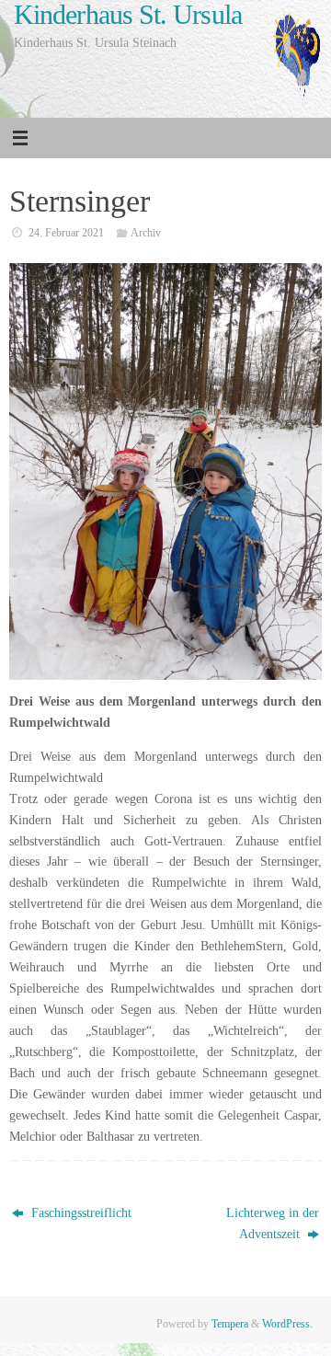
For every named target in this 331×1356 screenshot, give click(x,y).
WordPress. (287, 1323)
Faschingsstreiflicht (79, 1213)
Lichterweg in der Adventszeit (272, 1223)
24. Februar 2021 (66, 232)
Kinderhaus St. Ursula (128, 15)
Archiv (146, 232)
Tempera (229, 1323)
